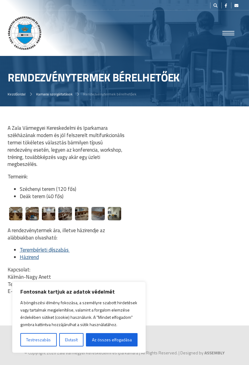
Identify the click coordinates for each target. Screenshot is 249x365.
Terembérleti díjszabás (45, 250)
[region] (79, 317)
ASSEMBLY (214, 353)
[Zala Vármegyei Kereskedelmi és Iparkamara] (25, 33)
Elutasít (71, 339)
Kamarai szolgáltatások (54, 94)
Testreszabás (38, 339)
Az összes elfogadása (112, 339)
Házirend (29, 257)
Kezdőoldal (17, 94)
